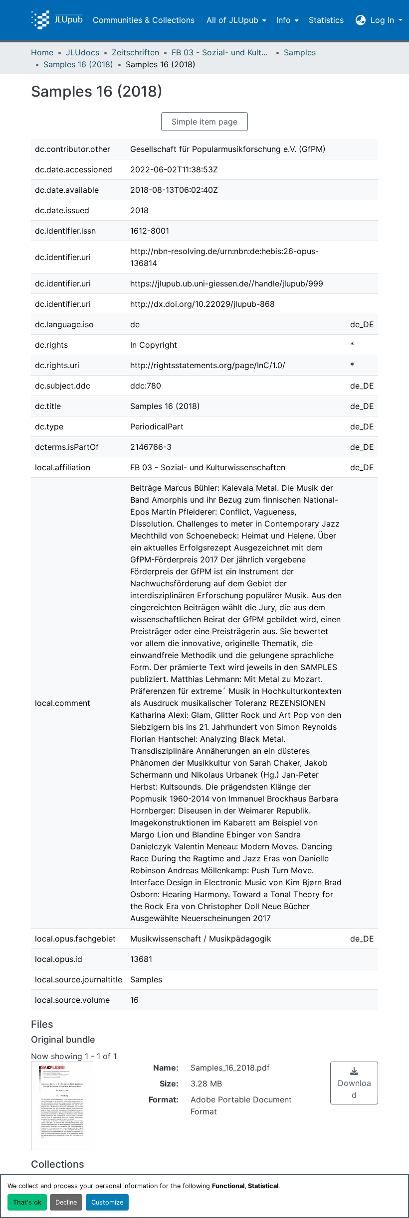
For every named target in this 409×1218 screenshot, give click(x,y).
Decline (66, 1202)
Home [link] (42, 52)
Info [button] (283, 20)
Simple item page (204, 122)
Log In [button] (384, 20)
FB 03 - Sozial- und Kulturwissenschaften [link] (221, 52)
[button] (57, 20)
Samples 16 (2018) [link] (78, 64)
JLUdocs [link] (82, 52)
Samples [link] (300, 52)
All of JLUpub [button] (232, 20)
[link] (354, 1083)
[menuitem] (235, 20)
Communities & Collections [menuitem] (144, 20)
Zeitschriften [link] (135, 52)
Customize (107, 1202)
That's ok (27, 1202)
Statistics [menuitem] (326, 20)
